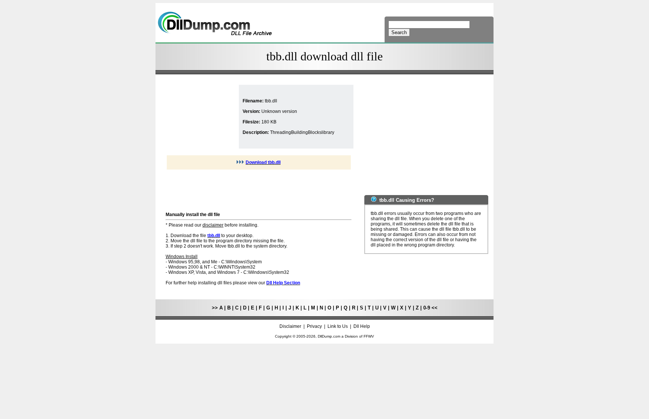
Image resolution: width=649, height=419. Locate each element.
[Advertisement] (201, 117)
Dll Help (361, 326)
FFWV (369, 336)
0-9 (426, 308)
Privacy (314, 326)
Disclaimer (290, 326)
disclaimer (212, 225)
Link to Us (338, 326)
